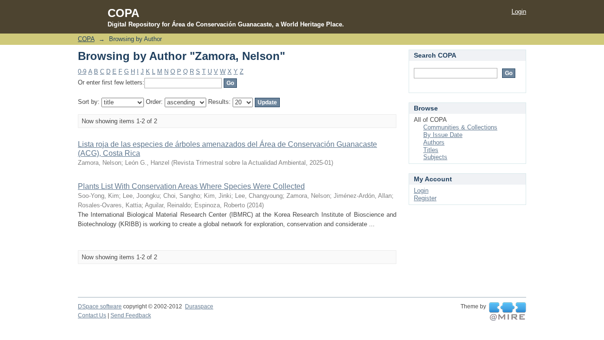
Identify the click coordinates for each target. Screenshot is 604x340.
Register (425, 198)
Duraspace (199, 306)
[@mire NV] (507, 311)
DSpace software (100, 306)
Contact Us (92, 315)
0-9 (82, 71)
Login (519, 11)
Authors (434, 142)
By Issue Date (442, 134)
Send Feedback (130, 315)
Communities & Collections (460, 127)
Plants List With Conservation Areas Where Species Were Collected (191, 186)
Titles (430, 149)
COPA (86, 38)
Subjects (435, 157)
